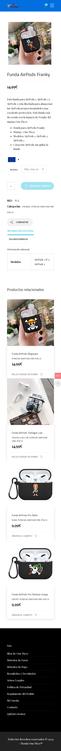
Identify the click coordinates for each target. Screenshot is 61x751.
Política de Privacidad (19, 687)
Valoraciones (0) (18, 239)
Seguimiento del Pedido (20, 693)
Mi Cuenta (13, 700)
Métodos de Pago (17, 667)
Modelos (14, 169)
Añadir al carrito (40, 185)
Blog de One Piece (17, 653)
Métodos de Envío (17, 660)
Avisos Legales (15, 680)
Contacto (12, 707)
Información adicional (20, 230)
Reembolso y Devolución (21, 673)
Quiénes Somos (16, 714)
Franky (26, 206)
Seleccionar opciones (25, 374)
